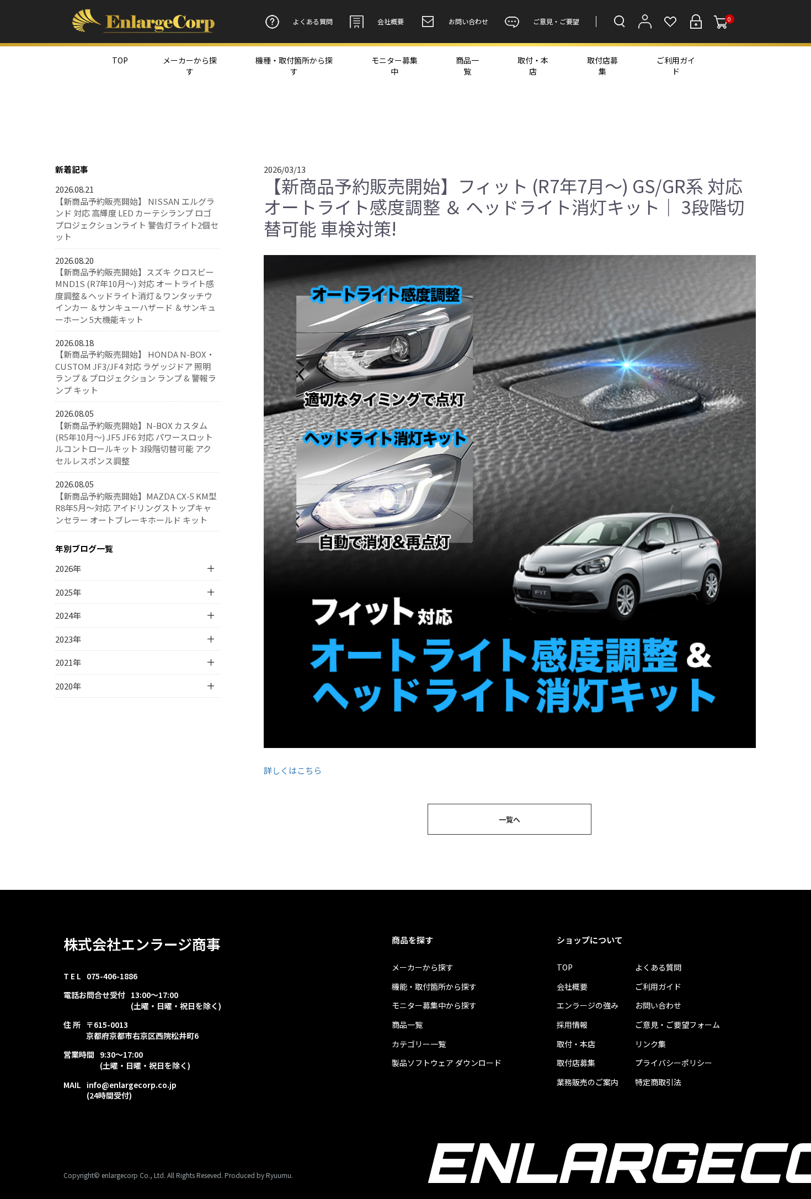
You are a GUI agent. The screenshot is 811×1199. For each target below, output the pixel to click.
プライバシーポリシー (673, 1063)
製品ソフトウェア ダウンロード (446, 1063)
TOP (120, 60)
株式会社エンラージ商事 (142, 943)
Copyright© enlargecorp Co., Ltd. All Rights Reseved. (143, 1175)
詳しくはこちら (293, 770)
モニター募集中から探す (434, 1005)
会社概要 (390, 21)
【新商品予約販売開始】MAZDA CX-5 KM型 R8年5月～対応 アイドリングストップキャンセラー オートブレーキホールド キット (136, 508)
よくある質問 (313, 21)
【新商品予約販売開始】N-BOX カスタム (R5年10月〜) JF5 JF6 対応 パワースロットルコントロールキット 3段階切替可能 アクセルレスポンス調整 (134, 443)
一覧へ (509, 819)
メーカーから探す (190, 66)
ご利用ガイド (676, 66)
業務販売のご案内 (587, 1082)
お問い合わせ (468, 21)
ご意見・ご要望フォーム (677, 1025)
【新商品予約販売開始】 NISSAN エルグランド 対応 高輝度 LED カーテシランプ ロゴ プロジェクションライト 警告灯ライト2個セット (136, 218)
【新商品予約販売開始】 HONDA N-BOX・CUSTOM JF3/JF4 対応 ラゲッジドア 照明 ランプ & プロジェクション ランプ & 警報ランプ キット (135, 371)
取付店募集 (602, 66)
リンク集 (650, 1044)
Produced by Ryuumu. (259, 1175)
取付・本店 (532, 66)
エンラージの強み (587, 1005)
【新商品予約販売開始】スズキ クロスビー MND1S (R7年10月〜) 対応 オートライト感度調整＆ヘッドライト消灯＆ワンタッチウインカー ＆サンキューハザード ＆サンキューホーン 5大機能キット (135, 295)
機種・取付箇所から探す (294, 66)
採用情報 (572, 1025)
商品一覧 (467, 66)
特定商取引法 (658, 1082)
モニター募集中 (394, 66)
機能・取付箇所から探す (434, 987)
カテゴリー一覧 (419, 1044)
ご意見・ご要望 (556, 21)
